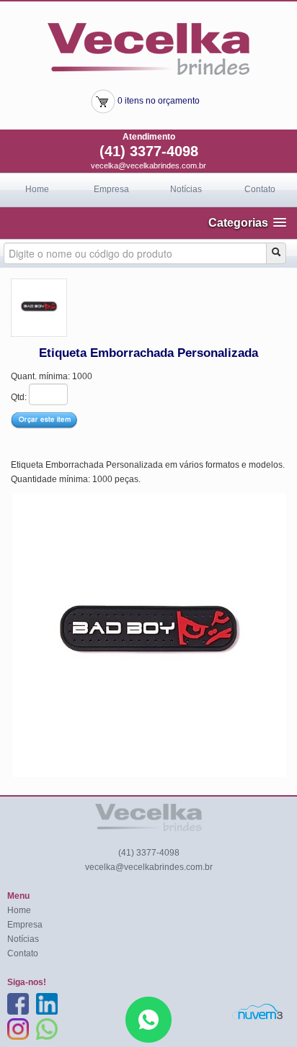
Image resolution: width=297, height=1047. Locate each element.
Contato (259, 189)
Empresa (111, 189)
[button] (247, 223)
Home (37, 189)
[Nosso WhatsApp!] (148, 1019)
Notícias (186, 189)
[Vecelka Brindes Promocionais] (148, 48)
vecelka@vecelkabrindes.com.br (148, 165)
